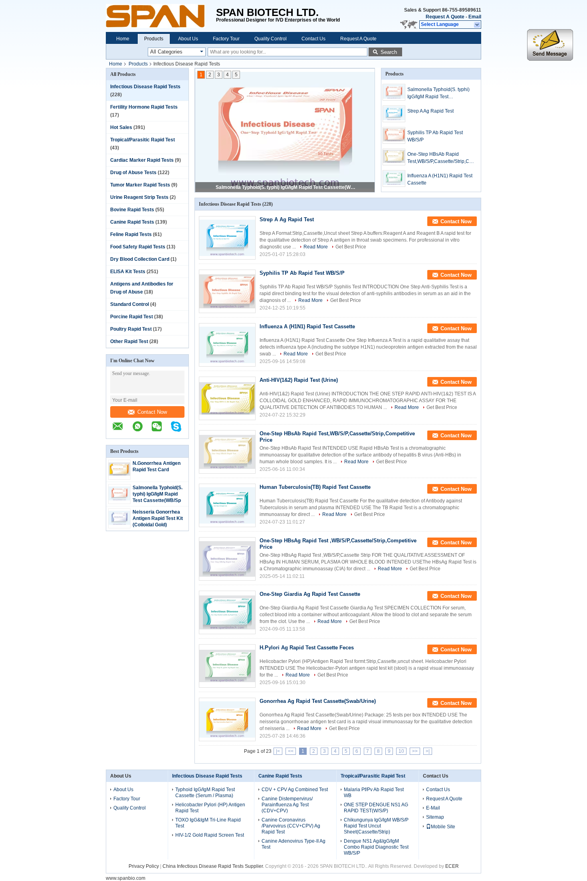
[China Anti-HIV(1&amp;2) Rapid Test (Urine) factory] (227, 398)
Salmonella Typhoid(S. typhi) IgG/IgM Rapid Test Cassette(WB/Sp (157, 494)
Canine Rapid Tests (132, 222)
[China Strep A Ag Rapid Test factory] (227, 238)
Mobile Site (443, 826)
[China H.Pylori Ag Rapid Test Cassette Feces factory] (227, 666)
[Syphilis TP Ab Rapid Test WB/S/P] (394, 135)
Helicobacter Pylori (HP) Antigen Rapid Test (210, 808)
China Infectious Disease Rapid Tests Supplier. (214, 866)
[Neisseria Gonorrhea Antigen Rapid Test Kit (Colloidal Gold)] (119, 523)
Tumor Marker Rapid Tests (140, 185)
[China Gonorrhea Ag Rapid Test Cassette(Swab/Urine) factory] (227, 719)
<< (291, 751)
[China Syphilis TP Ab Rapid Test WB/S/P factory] (227, 291)
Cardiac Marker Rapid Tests (142, 160)
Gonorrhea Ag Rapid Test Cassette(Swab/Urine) (318, 701)
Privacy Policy (144, 866)
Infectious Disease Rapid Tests (145, 86)
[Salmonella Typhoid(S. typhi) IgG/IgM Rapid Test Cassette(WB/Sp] (119, 499)
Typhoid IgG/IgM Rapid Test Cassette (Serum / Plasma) (205, 792)
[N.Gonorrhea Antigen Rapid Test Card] (119, 474)
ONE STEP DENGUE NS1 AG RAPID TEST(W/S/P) (376, 808)
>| (428, 751)
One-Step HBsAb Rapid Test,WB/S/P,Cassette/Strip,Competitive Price (439, 158)
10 (401, 751)
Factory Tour (226, 39)
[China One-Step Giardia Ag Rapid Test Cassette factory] (227, 612)
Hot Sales (121, 127)
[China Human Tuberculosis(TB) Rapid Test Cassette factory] (227, 505)
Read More (315, 247)
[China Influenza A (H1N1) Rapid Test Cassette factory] (227, 345)
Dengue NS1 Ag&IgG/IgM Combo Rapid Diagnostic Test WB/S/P (376, 847)
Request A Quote (445, 17)
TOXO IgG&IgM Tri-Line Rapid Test (208, 823)
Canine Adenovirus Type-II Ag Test (293, 844)
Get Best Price (350, 247)
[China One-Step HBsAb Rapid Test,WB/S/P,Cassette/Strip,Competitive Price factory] (227, 452)
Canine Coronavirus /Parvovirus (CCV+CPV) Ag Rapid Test (291, 826)
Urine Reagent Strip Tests (139, 197)
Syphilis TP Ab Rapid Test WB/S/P (435, 136)
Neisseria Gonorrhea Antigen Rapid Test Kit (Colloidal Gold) (158, 518)
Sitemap (435, 817)
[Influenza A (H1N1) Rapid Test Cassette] (394, 178)
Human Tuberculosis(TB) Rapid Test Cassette (315, 487)
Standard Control (129, 304)
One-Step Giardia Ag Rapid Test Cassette (310, 594)
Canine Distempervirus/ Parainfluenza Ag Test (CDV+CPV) (287, 805)
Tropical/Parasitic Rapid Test (142, 140)
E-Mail (433, 808)
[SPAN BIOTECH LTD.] (161, 16)
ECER (452, 866)
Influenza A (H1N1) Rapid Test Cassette (439, 179)
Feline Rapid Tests (131, 234)
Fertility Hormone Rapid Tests (144, 107)
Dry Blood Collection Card (139, 259)
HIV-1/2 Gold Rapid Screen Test (209, 835)
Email (474, 17)
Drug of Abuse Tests (133, 172)
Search (389, 52)
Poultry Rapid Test (131, 329)
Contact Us (313, 39)
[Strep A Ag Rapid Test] (394, 113)
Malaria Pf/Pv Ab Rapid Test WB (374, 792)
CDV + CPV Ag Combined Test (295, 789)
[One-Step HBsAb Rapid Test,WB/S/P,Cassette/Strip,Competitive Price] (394, 157)
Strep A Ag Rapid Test (430, 111)
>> (415, 751)
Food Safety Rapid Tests (137, 247)
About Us (188, 39)
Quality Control (270, 39)
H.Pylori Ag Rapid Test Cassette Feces (307, 648)
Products (153, 39)
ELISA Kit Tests (127, 271)
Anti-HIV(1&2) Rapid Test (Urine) (299, 380)
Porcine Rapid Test (131, 316)
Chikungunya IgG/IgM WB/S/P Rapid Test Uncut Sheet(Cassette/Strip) (376, 826)
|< (278, 751)
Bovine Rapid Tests (132, 209)
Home (122, 39)
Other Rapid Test (129, 341)
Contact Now (152, 412)
